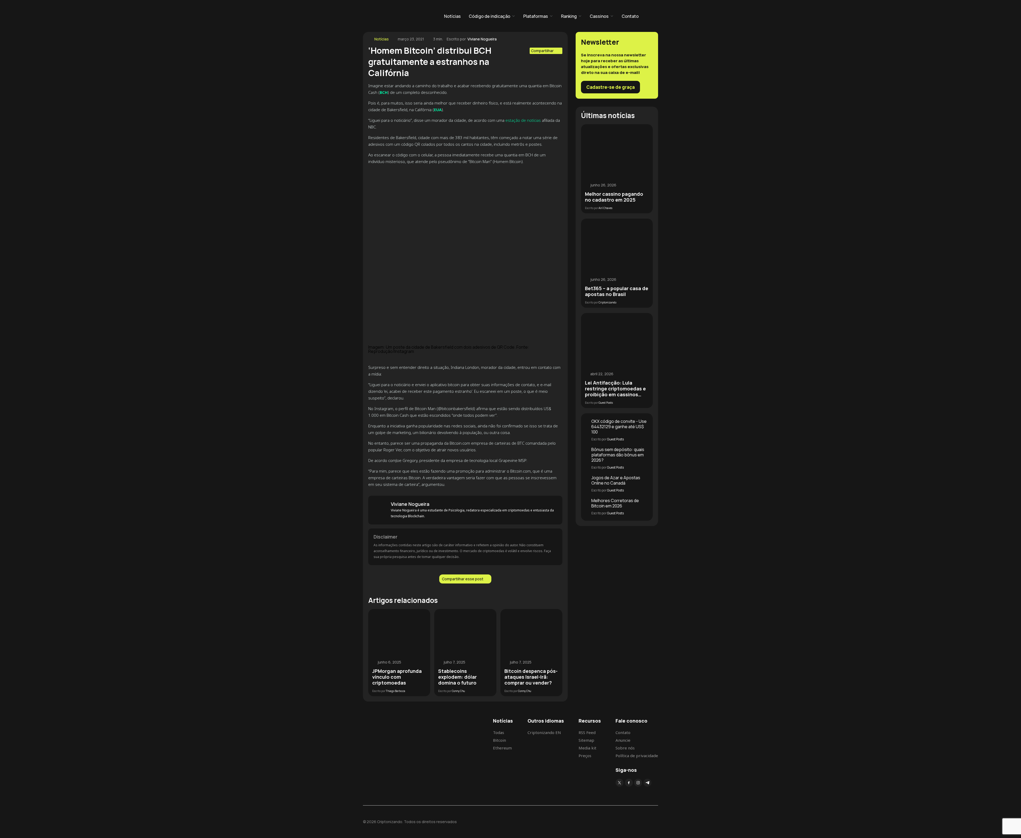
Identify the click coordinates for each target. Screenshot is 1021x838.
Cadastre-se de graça (610, 87)
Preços (585, 755)
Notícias (452, 16)
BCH (384, 92)
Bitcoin (499, 740)
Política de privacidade (637, 755)
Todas (498, 732)
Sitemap (586, 740)
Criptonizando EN (544, 732)
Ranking (569, 16)
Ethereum (502, 748)
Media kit (587, 748)
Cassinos (599, 16)
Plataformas (535, 16)
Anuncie (623, 740)
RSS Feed (587, 732)
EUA (438, 109)
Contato (630, 16)
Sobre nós (625, 748)
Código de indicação (489, 16)
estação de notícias (523, 120)
